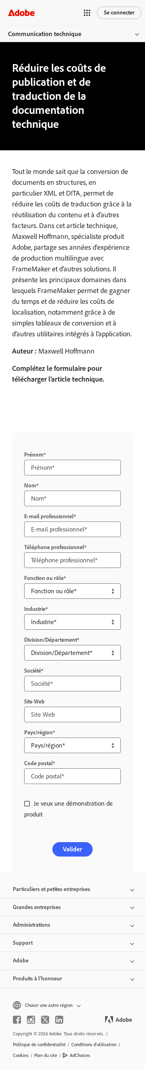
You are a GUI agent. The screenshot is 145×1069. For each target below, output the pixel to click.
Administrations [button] (31, 924)
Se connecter (119, 12)
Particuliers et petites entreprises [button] (51, 889)
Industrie (35, 609)
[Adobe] (21, 12)
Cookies (21, 1055)
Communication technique (44, 34)
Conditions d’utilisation (93, 1044)
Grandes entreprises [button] (37, 907)
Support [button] (23, 943)
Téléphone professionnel (54, 547)
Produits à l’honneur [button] (37, 978)
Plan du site (45, 1055)
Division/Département (50, 640)
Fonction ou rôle (44, 578)
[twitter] (45, 1020)
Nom (30, 485)
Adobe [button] (21, 960)
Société (32, 670)
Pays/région (38, 732)
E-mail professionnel (49, 516)
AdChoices (80, 1055)
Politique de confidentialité (39, 1044)
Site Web (34, 701)
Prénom (34, 454)
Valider (72, 849)
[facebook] (17, 1020)
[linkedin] (59, 1020)
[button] (87, 12)
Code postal (38, 763)
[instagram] (31, 1020)
